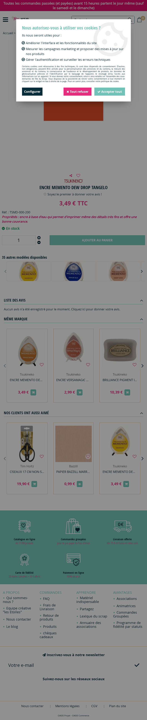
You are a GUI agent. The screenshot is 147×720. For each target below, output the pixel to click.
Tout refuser (78, 91)
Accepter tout (111, 91)
